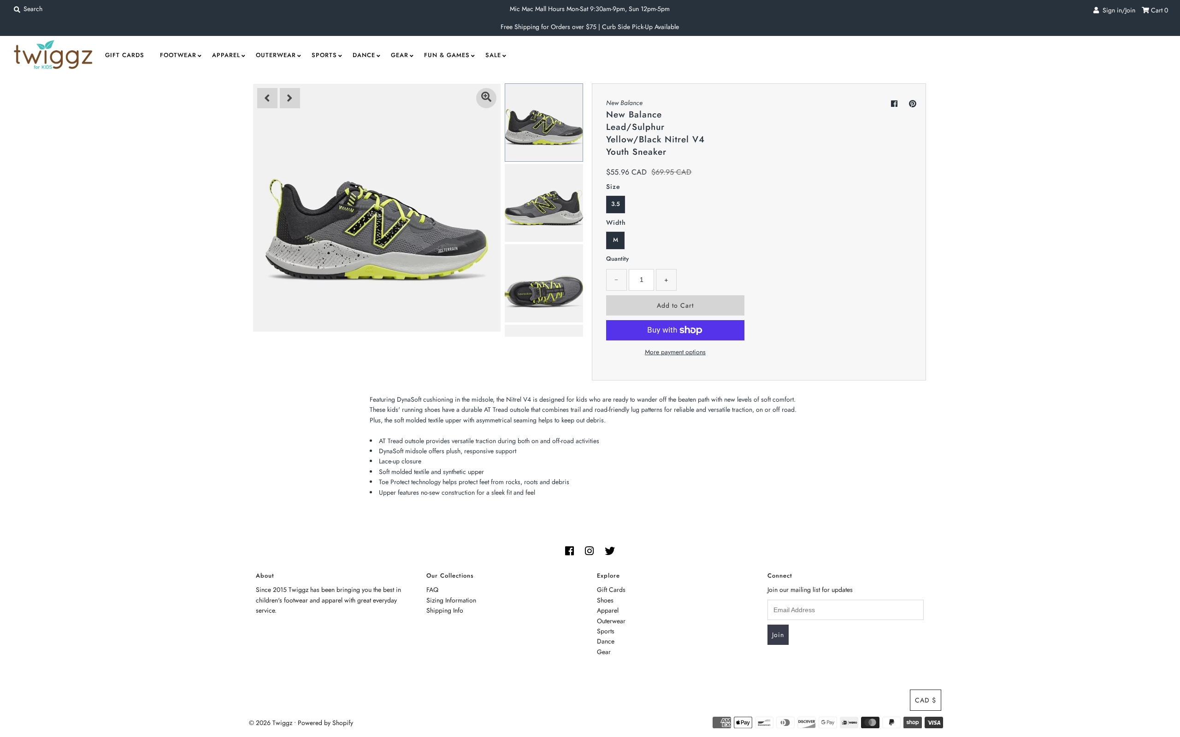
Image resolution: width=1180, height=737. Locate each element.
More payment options (675, 352)
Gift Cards (124, 55)
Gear (399, 55)
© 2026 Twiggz (270, 722)
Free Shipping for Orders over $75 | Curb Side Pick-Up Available (590, 26)
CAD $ (925, 700)
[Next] (290, 98)
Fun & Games (447, 55)
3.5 (615, 203)
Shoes (605, 600)
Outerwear (276, 55)
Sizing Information (451, 600)
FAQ (432, 589)
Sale (493, 55)
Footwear (178, 55)
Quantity (617, 258)
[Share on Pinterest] (912, 104)
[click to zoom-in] (486, 98)
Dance (364, 55)
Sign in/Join (1117, 10)
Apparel (226, 55)
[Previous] (267, 98)
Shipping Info (444, 610)
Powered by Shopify (325, 722)
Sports (324, 55)
